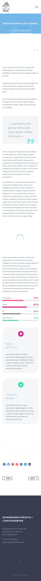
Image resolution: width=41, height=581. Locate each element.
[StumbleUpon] (29, 464)
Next (32, 478)
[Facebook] (4, 464)
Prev (8, 478)
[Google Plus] (12, 464)
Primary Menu (37, 7)
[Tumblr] (21, 464)
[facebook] (20, 561)
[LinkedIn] (25, 464)
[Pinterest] (17, 464)
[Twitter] (8, 464)
